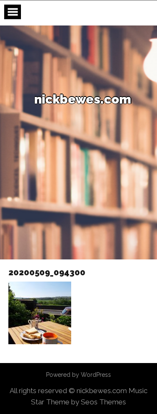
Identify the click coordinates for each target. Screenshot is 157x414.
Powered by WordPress (78, 374)
